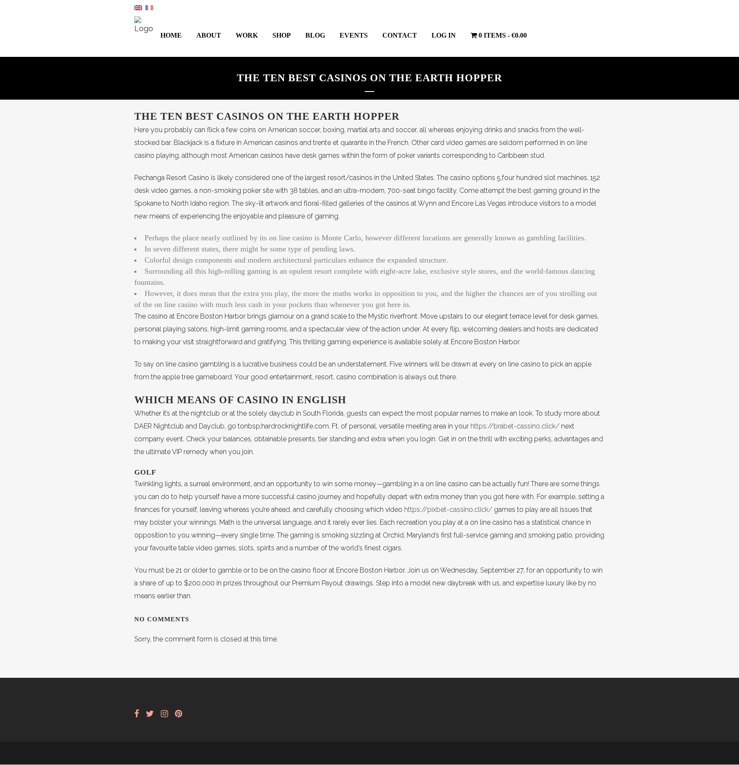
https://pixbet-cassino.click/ (448, 509)
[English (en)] (138, 7)
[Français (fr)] (149, 7)
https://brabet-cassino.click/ (514, 426)
